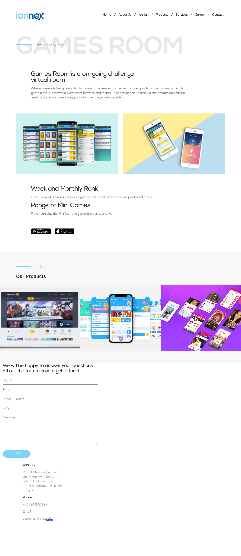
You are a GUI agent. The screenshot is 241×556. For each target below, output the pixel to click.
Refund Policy (87, 524)
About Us (125, 14)
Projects (41, 266)
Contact (217, 14)
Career (200, 14)
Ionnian (144, 14)
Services (182, 14)
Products (162, 14)
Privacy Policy (87, 517)
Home (107, 14)
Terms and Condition (91, 510)
